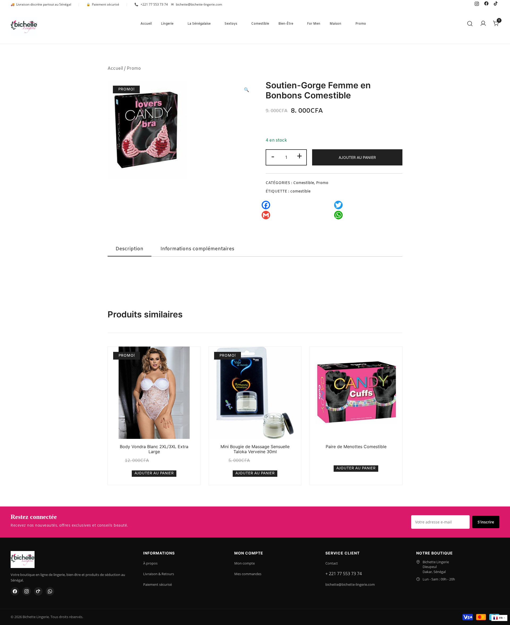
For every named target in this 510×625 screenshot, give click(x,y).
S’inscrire (486, 522)
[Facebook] (15, 591)
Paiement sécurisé (157, 584)
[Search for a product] (470, 24)
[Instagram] (26, 591)
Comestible (260, 24)
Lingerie (167, 24)
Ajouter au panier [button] (154, 473)
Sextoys (230, 24)
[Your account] (483, 24)
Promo (360, 24)
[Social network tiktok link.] (496, 3)
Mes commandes (247, 573)
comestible (300, 191)
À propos (150, 563)
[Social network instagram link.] (477, 3)
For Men (313, 24)
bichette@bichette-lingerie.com (350, 584)
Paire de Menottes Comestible (356, 446)
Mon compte (244, 563)
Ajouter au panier (357, 157)
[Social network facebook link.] (486, 3)
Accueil (146, 24)
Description (129, 249)
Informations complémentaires (197, 249)
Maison (335, 24)
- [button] (273, 157)
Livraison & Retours (158, 573)
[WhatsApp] (50, 591)
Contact (331, 563)
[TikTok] (38, 591)
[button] (246, 90)
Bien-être (285, 24)
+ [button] (299, 157)
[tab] (129, 249)
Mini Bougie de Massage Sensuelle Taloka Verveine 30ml (255, 449)
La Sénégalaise (199, 24)
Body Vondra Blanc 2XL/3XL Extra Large (154, 449)
